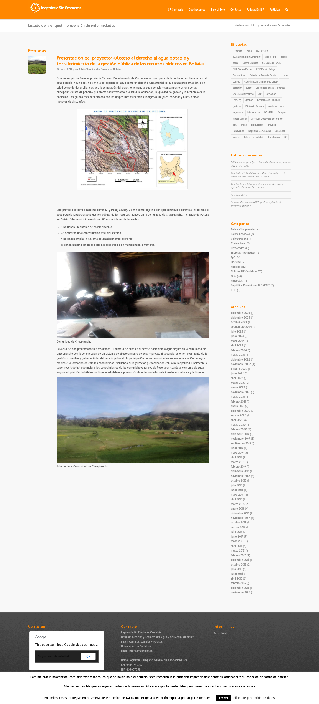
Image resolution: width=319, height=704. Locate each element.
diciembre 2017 (240, 513)
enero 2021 (237, 406)
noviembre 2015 (240, 592)
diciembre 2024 (240, 317)
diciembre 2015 (240, 588)
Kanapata (282, 112)
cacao (235, 63)
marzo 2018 (238, 504)
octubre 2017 (238, 522)
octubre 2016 (238, 564)
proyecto (272, 124)
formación (271, 94)
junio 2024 (237, 336)
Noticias (117, 69)
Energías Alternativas (243, 94)
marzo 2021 (238, 396)
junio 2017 (237, 536)
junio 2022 (237, 373)
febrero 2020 (239, 429)
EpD (260, 94)
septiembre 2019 (241, 443)
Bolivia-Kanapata (240, 234)
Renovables (238, 131)
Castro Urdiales (250, 63)
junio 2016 (237, 573)
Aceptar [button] (223, 698)
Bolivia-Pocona (239, 238)
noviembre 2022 (241, 364)
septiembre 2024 (241, 326)
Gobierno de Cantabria (268, 100)
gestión (249, 100)
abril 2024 (237, 345)
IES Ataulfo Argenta (254, 106)
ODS (233, 276)
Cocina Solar (239, 75)
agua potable (262, 50)
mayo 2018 (237, 494)
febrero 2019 (238, 466)
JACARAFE (268, 112)
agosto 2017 (238, 527)
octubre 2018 (238, 480)
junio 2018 (237, 490)
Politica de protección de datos (253, 698)
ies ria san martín (276, 106)
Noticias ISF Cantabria (244, 271)
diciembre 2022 (240, 359)
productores (257, 124)
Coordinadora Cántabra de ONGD (261, 81)
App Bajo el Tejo (239, 194)
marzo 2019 (238, 462)
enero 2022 (238, 387)
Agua (249, 50)
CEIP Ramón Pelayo (265, 69)
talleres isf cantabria (254, 137)
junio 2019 (237, 448)
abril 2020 (237, 420)
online (244, 124)
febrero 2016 (238, 583)
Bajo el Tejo (270, 56)
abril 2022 (237, 378)
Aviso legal (220, 633)
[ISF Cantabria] (56, 9)
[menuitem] (175, 9)
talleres (236, 137)
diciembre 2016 (240, 560)
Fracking (237, 100)
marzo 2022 (238, 382)
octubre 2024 (239, 322)
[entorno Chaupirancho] (37, 65)
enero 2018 (237, 508)
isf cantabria (253, 112)
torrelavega (274, 137)
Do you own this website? (53, 656)
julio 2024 (237, 331)
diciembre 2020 (240, 410)
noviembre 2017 (240, 518)
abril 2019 (236, 457)
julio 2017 (236, 531)
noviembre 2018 (240, 476)
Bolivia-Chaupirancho (89, 69)
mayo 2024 (238, 341)
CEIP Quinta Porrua (242, 69)
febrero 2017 (238, 555)
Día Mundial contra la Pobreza (270, 87)
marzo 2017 (238, 550)
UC (285, 137)
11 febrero (237, 50)
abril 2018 (236, 499)
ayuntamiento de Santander (247, 56)
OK (88, 656)
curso (249, 87)
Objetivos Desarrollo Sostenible (267, 118)
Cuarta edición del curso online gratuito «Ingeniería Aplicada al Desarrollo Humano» (257, 185)
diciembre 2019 (240, 434)
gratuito (237, 106)
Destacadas (106, 69)
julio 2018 (236, 485)
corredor (237, 87)
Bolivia (284, 56)
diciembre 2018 (240, 471)
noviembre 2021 (240, 392)
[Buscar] (286, 9)
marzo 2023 (238, 354)
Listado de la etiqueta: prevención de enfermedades (71, 25)
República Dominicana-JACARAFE (250, 285)
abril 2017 (236, 546)
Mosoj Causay (240, 118)
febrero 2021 (238, 401)
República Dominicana (259, 131)
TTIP (233, 290)
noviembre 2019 (240, 438)
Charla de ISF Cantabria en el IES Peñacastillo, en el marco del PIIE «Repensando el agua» (258, 174)
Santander (280, 131)
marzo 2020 (238, 424)
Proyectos (237, 280)
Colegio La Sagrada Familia (263, 75)
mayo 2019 (237, 452)
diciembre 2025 (240, 313)
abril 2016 (236, 578)
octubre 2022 (239, 369)
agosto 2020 (238, 415)
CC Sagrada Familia (271, 63)
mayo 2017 (237, 541)
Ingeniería (238, 112)
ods (235, 124)
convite (236, 81)
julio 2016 (236, 569)
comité (284, 75)
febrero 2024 (239, 350)
